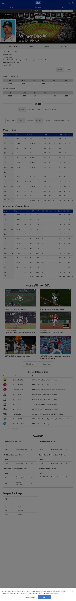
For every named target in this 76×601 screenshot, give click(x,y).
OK (44, 597)
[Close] (73, 591)
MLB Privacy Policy (35, 593)
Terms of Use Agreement (51, 593)
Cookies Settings (30, 597)
